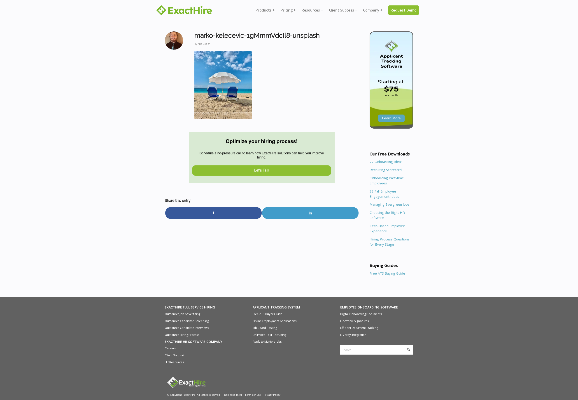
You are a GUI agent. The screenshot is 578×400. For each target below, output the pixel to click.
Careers (170, 348)
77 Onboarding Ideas (386, 161)
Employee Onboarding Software (369, 307)
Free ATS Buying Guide (387, 273)
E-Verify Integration (353, 335)
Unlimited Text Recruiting (269, 335)
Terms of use (253, 394)
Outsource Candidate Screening (187, 321)
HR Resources (174, 362)
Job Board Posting (265, 328)
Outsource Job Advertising (182, 314)
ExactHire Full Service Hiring (190, 307)
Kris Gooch (204, 43)
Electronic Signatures (354, 321)
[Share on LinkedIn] (310, 213)
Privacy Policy (272, 394)
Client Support (174, 355)
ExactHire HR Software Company (193, 341)
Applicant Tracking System (276, 307)
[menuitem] (265, 10)
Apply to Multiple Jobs (267, 341)
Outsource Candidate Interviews (187, 328)
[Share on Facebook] (213, 213)
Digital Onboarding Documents (361, 314)
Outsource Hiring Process (182, 335)
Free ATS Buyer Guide (267, 314)
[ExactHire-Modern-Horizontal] (184, 10)
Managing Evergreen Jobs (390, 204)
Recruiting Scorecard (386, 169)
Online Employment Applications (275, 321)
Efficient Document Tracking (359, 328)
